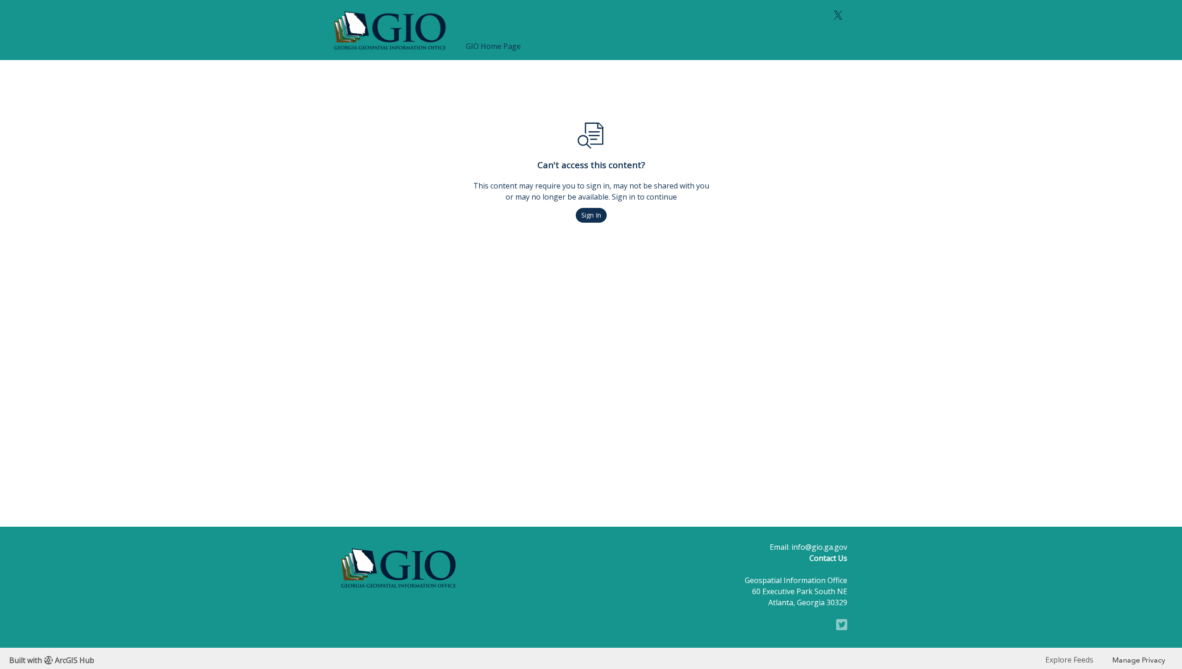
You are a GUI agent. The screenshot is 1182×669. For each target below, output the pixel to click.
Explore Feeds (1069, 660)
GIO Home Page (493, 46)
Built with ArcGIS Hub (51, 660)
